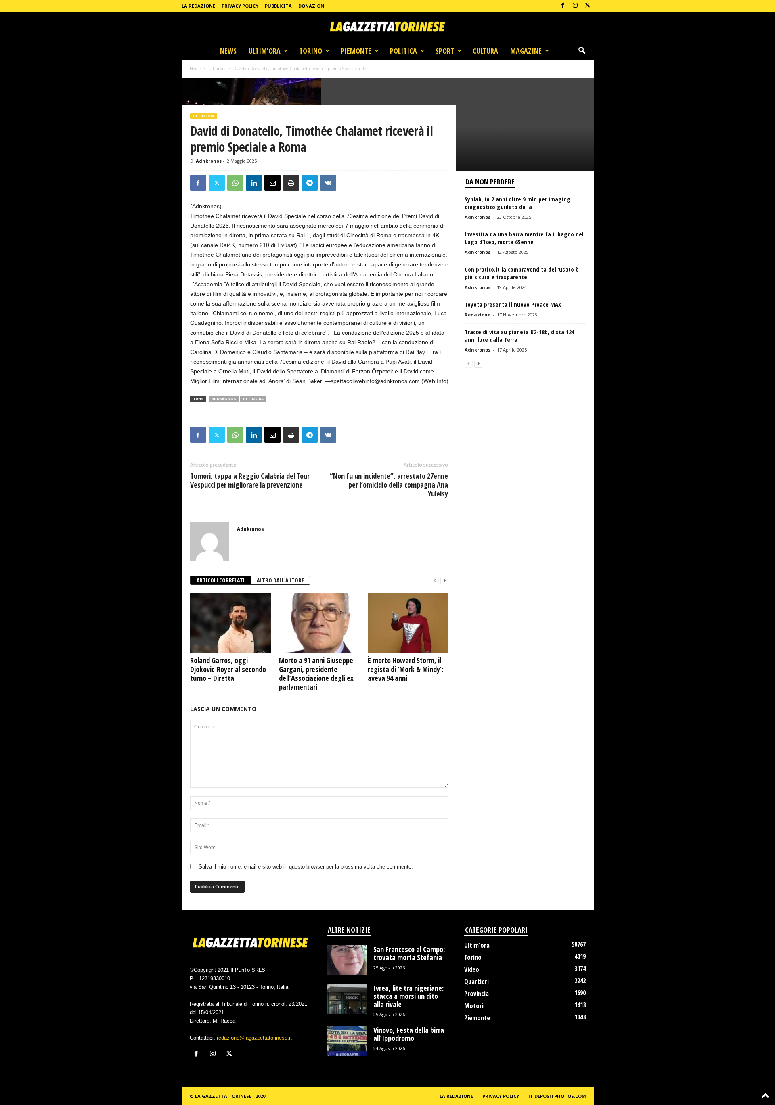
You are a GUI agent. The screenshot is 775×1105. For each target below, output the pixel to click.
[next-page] (444, 580)
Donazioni (312, 6)
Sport (445, 51)
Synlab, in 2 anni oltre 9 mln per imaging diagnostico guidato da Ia (517, 203)
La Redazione (198, 6)
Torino (310, 51)
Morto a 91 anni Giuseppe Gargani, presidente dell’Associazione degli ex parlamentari (316, 673)
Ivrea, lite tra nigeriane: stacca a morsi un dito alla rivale (408, 996)
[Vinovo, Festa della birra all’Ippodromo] (347, 1041)
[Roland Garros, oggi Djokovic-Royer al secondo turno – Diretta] (230, 623)
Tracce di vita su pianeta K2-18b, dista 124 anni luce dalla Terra (519, 335)
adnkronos (224, 398)
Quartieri (476, 981)
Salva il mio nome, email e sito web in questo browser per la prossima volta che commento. (306, 867)
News (228, 51)
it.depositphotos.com (557, 1096)
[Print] (291, 183)
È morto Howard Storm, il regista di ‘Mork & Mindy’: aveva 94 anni (405, 669)
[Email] (272, 183)
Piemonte (356, 51)
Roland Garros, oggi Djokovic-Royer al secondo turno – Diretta (228, 669)
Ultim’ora (265, 51)
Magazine (526, 51)
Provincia (476, 993)
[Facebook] (563, 6)
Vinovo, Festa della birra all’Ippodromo (408, 1034)
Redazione (477, 315)
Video (471, 969)
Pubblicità (278, 6)
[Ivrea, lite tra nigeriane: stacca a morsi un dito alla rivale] (347, 999)
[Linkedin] (254, 183)
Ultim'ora (217, 68)
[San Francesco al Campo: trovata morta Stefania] (347, 960)
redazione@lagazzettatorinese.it (254, 1038)
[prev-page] (435, 580)
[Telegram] (310, 183)
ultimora (253, 398)
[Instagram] (575, 6)
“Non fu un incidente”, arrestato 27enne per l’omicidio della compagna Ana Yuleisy (389, 484)
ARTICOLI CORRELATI (221, 580)
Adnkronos (209, 161)
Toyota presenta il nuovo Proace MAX (513, 304)
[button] (582, 51)
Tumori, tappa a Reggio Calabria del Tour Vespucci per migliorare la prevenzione (250, 480)
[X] (588, 6)
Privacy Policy (240, 6)
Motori (474, 1005)
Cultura (485, 51)
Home (195, 68)
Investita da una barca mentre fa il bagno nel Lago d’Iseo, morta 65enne (524, 238)
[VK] (328, 183)
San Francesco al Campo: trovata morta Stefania (409, 953)
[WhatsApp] (235, 183)
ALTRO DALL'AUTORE (280, 580)
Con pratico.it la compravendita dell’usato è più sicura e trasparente (522, 273)
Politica (403, 51)
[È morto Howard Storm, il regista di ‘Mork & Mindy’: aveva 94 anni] (408, 623)
